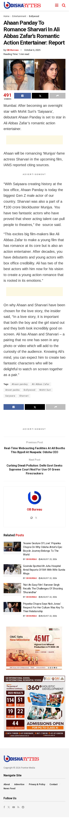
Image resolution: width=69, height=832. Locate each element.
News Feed (9, 788)
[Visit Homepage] (22, 5)
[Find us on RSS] (18, 807)
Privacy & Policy (37, 784)
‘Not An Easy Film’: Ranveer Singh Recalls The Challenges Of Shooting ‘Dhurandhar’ (43, 588)
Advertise (19, 784)
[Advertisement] (34, 139)
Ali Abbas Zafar (40, 384)
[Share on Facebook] (22, 96)
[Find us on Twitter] (8, 807)
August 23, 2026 (48, 559)
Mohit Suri (45, 390)
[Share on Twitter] (40, 96)
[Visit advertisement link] (34, 648)
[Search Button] (63, 5)
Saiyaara (10, 396)
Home (6, 16)
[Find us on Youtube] (13, 807)
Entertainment (19, 16)
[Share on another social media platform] (57, 96)
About (7, 784)
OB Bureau (13, 50)
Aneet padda (12, 390)
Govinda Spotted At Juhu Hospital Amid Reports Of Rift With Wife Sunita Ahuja (44, 569)
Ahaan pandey (20, 384)
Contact (54, 784)
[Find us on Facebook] (4, 807)
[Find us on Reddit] (23, 807)
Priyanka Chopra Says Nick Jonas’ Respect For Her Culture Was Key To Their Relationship (43, 607)
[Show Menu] (56, 5)
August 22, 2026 (48, 578)
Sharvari (24, 396)
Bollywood (34, 16)
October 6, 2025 (32, 50)
